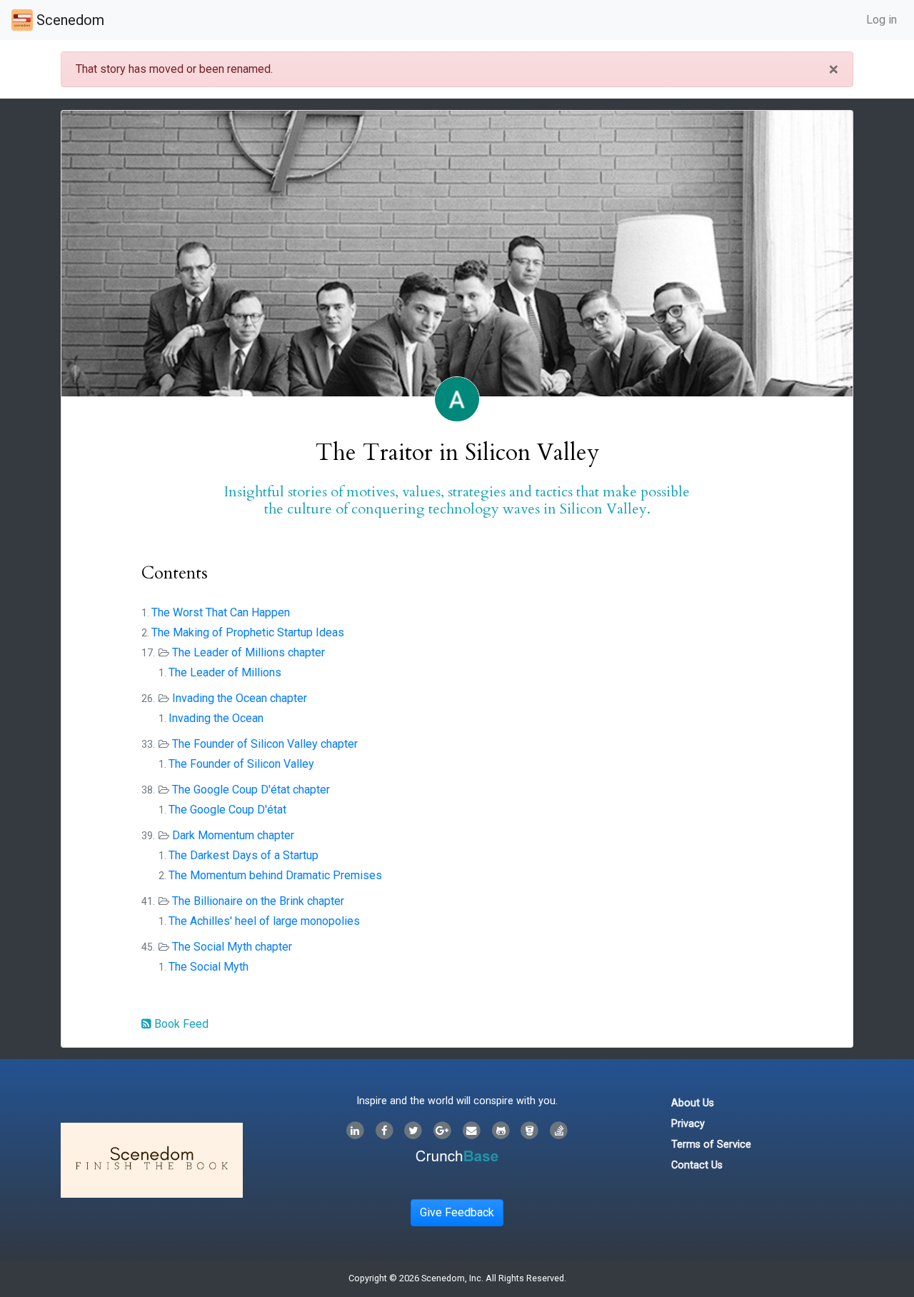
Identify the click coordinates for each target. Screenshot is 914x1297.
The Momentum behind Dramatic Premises (275, 875)
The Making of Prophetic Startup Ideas (247, 632)
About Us (692, 1103)
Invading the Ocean (216, 718)
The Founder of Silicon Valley (241, 764)
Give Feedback (457, 1212)
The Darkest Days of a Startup (243, 855)
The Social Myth (208, 966)
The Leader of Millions (225, 672)
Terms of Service (711, 1144)
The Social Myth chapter (232, 946)
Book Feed (180, 1024)
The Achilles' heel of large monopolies (264, 921)
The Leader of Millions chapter (248, 652)
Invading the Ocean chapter (239, 698)
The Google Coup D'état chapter (251, 789)
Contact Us (697, 1165)
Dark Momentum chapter (233, 835)
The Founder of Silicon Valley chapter (265, 744)
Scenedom (68, 20)
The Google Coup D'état (227, 809)
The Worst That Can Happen (220, 612)
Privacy (688, 1124)
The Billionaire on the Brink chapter (258, 901)
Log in (881, 19)
